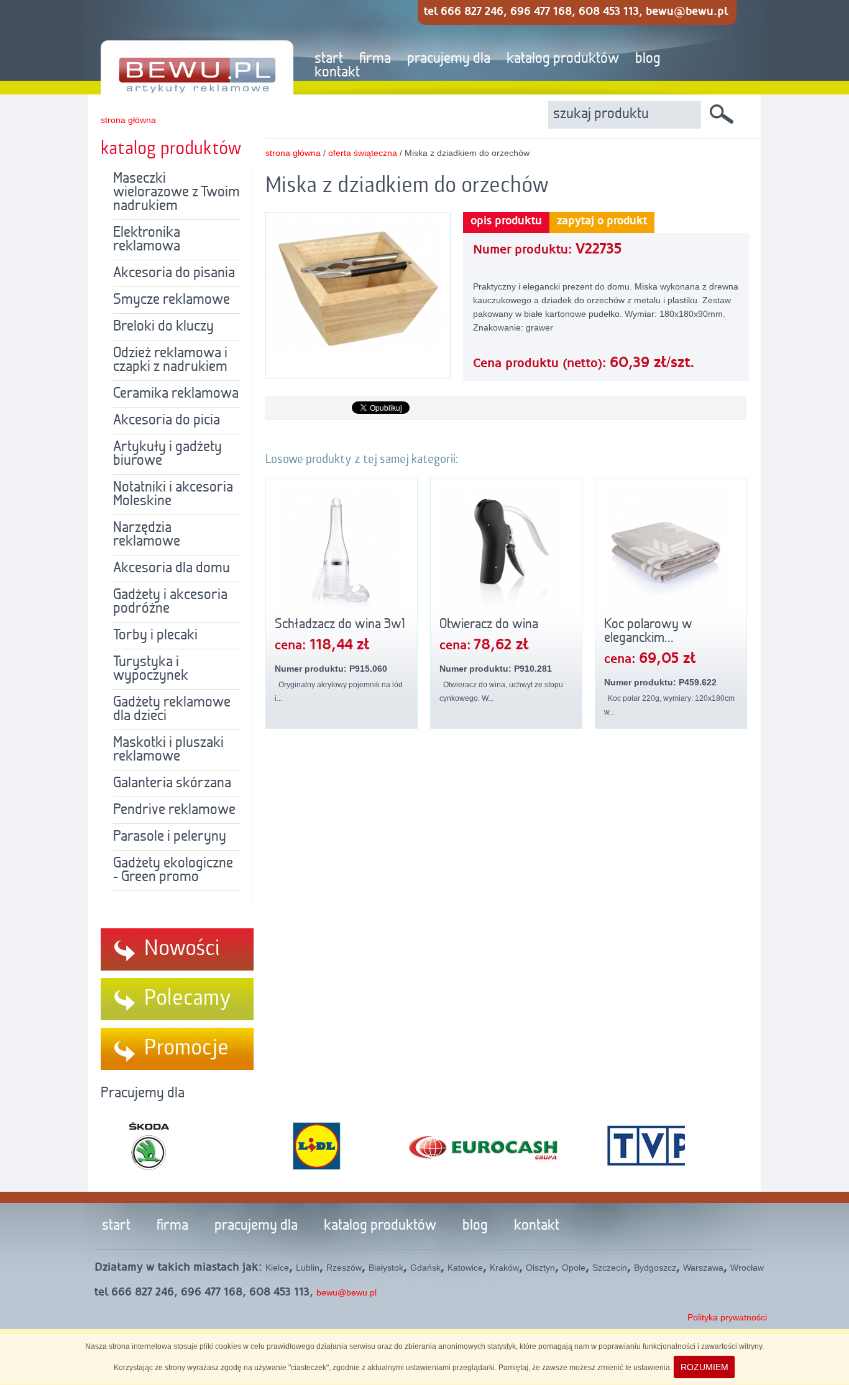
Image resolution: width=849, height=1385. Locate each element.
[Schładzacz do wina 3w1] (341, 549)
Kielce (277, 1268)
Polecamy (187, 998)
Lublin (307, 1268)
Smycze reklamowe (171, 300)
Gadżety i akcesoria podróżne (170, 602)
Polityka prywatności (727, 1317)
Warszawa (703, 1268)
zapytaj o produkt (602, 221)
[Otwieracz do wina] (506, 549)
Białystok (386, 1268)
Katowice (465, 1268)
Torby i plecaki (155, 635)
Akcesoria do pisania (174, 273)
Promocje (186, 1048)
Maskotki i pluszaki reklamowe (168, 750)
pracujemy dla (448, 59)
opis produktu (506, 221)
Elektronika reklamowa (146, 240)
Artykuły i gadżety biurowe (167, 454)
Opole (573, 1268)
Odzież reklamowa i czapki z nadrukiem (170, 360)
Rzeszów (344, 1268)
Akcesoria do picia (166, 420)
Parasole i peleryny (169, 837)
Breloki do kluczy (163, 326)
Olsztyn (540, 1268)
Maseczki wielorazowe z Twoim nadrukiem (176, 192)
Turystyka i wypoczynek (150, 669)
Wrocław (747, 1268)
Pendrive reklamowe (174, 810)
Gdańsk (425, 1268)
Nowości (182, 949)
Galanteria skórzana (172, 783)
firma (375, 59)
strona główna (128, 120)
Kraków (504, 1268)
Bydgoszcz (655, 1268)
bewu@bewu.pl (346, 1292)
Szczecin (609, 1268)
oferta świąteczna (364, 153)
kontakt (337, 72)
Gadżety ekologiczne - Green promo (173, 870)
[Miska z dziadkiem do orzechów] (358, 348)
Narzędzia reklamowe (146, 535)
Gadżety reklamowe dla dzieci (172, 709)
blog (648, 59)
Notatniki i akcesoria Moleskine (173, 494)
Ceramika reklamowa (176, 393)
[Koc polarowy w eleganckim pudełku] (671, 549)
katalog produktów (563, 59)
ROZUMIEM (704, 1367)
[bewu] (187, 48)
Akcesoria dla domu (171, 568)
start (328, 59)
